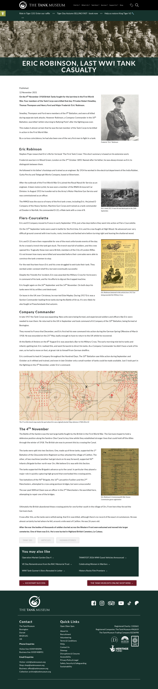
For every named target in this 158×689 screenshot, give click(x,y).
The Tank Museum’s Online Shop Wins (111, 583)
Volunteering (65, 637)
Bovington (23, 629)
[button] (3, 13)
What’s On (85, 5)
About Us (64, 631)
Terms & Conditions (68, 641)
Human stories (68, 540)
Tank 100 (27, 540)
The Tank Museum (27, 626)
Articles (46, 540)
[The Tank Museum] (42, 5)
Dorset (22, 632)
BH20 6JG (23, 636)
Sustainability (66, 666)
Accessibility (65, 657)
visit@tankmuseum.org (35, 662)
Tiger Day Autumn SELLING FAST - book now (77, 13)
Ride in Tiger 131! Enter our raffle (34, 13)
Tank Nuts (94, 5)
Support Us (113, 5)
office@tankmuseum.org (38, 668)
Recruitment (65, 634)
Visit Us (76, 5)
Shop (121, 5)
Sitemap (63, 650)
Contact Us (65, 647)
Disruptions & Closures (70, 653)
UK (20, 639)
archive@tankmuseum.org (40, 671)
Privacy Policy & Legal (69, 660)
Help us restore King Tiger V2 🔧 (119, 13)
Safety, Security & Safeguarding (73, 663)
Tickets (131, 5)
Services (104, 5)
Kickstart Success (35, 583)
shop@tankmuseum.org (34, 665)
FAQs (62, 644)
